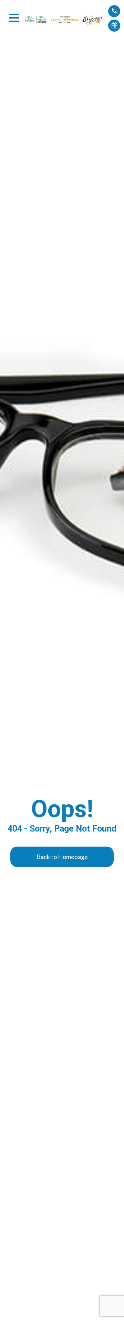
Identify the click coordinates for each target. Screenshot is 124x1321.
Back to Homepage (62, 856)
